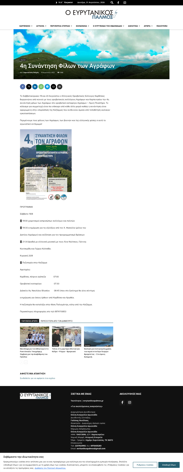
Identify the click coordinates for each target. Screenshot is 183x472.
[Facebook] (118, 2)
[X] (28, 86)
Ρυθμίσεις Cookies (145, 465)
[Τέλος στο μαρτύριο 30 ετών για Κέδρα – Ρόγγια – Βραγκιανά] (66, 337)
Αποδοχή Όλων (169, 465)
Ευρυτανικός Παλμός (31, 72)
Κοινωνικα (81, 26)
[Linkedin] (35, 86)
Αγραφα (40, 26)
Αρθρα (147, 26)
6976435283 (96, 445)
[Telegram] (47, 86)
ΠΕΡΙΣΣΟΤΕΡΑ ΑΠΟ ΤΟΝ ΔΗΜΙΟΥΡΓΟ (56, 321)
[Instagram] (125, 2)
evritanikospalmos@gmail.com (91, 448)
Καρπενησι (24, 26)
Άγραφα (23, 60)
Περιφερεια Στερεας (60, 26)
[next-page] (26, 362)
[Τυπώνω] (59, 86)
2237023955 (80, 445)
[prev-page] (21, 362)
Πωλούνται (161, 26)
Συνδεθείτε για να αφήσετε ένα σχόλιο (37, 378)
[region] (91, 462)
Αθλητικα (133, 26)
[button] (112, 2)
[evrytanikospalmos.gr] (91, 14)
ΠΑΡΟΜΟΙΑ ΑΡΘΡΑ (30, 321)
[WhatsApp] (41, 86)
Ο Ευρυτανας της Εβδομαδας (107, 26)
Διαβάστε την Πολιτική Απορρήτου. (50, 468)
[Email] (53, 86)
